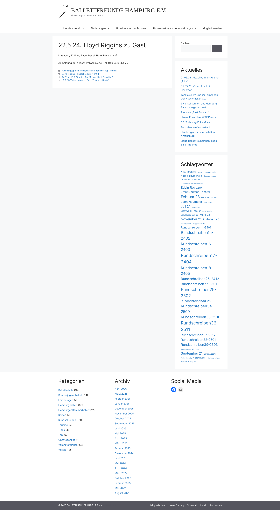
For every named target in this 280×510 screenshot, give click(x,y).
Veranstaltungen (68, 444)
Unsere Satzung (176, 505)
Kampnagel (196, 207)
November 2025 (124, 413)
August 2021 (122, 493)
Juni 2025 (120, 428)
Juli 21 (185, 207)
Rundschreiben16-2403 (197, 247)
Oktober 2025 (123, 418)
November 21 (191, 219)
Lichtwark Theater (191, 210)
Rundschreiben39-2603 (199, 345)
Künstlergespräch (70, 70)
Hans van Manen (209, 197)
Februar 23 (190, 196)
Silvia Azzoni (210, 354)
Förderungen (98, 28)
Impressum (216, 505)
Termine (100, 70)
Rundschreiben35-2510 (200, 317)
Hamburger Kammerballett (74, 410)
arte (214, 172)
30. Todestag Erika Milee (195, 122)
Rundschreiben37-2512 (198, 335)
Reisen (62, 415)
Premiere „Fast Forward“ (195, 112)
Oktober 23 (211, 219)
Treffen (113, 70)
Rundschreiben (87, 70)
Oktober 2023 (123, 478)
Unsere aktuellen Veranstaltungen (173, 28)
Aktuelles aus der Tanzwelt (131, 28)
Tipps (61, 429)
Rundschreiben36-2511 (199, 326)
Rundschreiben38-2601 (198, 340)
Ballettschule (65, 390)
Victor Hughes (199, 358)
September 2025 (124, 423)
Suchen (185, 43)
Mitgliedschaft (157, 505)
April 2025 (121, 438)
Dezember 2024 (124, 453)
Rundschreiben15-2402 (197, 235)
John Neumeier (191, 202)
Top (106, 70)
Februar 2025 (123, 448)
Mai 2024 (120, 463)
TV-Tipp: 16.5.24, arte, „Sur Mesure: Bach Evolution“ (87, 77)
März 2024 (121, 473)
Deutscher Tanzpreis (190, 179)
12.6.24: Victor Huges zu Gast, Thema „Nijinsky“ (85, 80)
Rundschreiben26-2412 (200, 279)
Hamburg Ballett (67, 405)
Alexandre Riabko (204, 172)
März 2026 (121, 393)
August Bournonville (191, 175)
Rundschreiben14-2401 (196, 227)
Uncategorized (67, 439)
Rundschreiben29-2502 (199, 292)
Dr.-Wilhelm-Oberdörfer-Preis (192, 184)
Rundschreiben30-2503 (197, 301)
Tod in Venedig (186, 358)
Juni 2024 (120, 458)
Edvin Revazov (192, 187)
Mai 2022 (120, 488)
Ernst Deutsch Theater (195, 192)
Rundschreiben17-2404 (87, 74)
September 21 (192, 353)
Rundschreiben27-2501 (199, 284)
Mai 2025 (120, 433)
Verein (62, 449)
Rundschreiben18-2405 (197, 271)
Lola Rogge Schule (189, 215)
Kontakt (203, 505)
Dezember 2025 (124, 408)
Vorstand (192, 505)
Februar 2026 (123, 398)
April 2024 (121, 468)
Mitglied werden (212, 28)
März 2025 (121, 443)
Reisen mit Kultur (199, 224)
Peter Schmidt (186, 224)
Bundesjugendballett (70, 395)
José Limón (208, 202)
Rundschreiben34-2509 (197, 309)
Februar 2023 (123, 483)
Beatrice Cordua (210, 176)
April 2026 (121, 388)
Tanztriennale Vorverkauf (195, 127)
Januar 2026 (122, 403)
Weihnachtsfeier (214, 358)
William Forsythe (188, 361)
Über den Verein (71, 28)
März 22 (205, 214)
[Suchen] (217, 48)
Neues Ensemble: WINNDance (198, 117)
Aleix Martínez (189, 172)
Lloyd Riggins (68, 74)
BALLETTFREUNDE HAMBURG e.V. (118, 10)
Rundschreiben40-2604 (190, 349)
